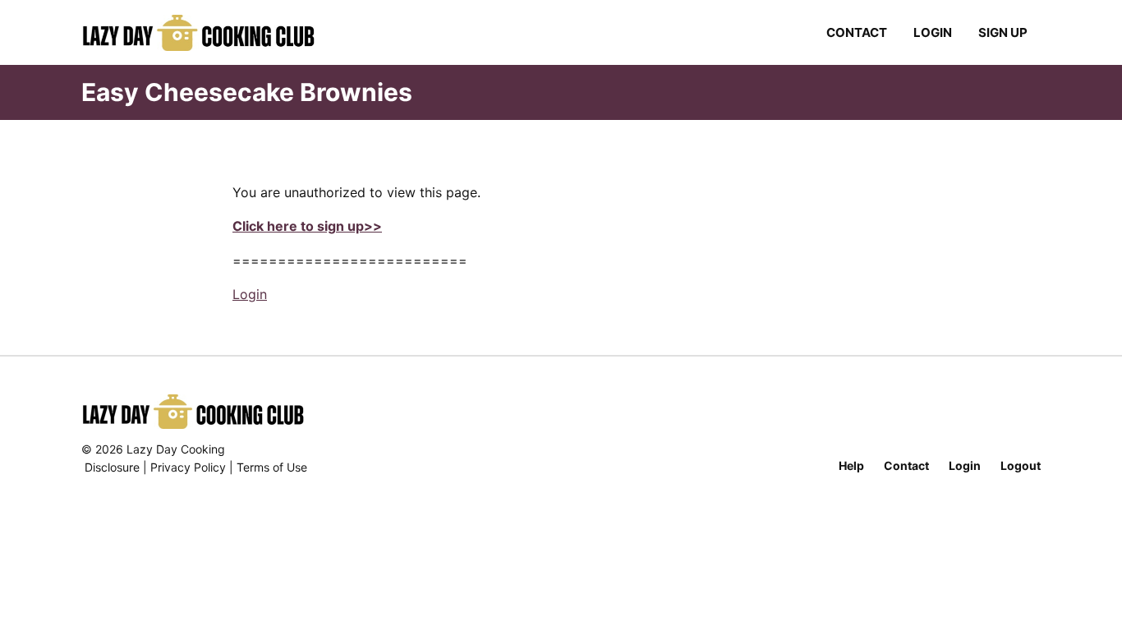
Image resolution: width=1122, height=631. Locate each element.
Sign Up (1003, 32)
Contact (856, 32)
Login (932, 32)
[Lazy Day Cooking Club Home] (214, 33)
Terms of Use (272, 467)
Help (851, 465)
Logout (1020, 465)
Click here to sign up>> (307, 226)
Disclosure (112, 467)
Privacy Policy (188, 467)
